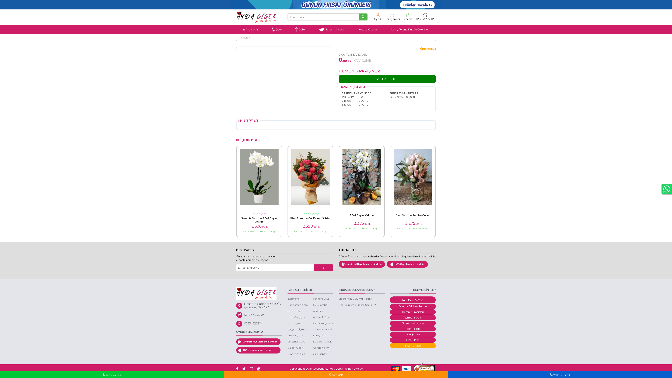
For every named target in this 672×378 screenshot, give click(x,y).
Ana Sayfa (251, 29)
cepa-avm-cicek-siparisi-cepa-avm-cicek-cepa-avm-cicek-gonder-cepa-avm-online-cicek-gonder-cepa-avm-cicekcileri (323, 329)
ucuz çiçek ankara (294, 323)
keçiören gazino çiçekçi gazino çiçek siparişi (323, 323)
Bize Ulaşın (412, 340)
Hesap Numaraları (413, 312)
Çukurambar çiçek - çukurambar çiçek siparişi (320, 305)
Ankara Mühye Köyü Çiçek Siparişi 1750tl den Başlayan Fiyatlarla (321, 317)
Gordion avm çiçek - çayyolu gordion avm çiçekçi (322, 348)
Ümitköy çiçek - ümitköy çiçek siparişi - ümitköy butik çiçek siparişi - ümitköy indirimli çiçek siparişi (298, 317)
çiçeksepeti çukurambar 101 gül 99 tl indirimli (322, 354)
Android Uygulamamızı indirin (364, 264)
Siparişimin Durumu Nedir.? (355, 298)
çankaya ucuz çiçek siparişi (321, 299)
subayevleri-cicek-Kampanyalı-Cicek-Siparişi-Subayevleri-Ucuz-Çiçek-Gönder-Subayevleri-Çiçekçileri (296, 299)
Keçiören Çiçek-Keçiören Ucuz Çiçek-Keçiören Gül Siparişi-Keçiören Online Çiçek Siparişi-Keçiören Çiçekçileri (323, 342)
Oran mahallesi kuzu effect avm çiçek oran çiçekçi (297, 354)
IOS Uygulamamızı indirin (410, 264)
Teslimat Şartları (412, 317)
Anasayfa (243, 37)
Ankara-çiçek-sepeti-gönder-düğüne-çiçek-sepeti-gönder (297, 336)
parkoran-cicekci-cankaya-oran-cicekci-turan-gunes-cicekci (323, 311)
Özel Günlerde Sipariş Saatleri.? (357, 304)
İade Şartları (413, 334)
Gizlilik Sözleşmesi (413, 323)
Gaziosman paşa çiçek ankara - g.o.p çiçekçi (298, 305)
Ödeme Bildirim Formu (413, 306)
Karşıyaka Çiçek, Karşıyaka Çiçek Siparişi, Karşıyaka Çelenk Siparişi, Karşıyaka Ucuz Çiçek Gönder (322, 336)
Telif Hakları (413, 328)
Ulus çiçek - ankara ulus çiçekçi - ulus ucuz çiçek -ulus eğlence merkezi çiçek (297, 311)
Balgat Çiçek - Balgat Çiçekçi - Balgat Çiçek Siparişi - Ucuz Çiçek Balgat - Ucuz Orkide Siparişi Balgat (297, 348)
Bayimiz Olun (413, 345)
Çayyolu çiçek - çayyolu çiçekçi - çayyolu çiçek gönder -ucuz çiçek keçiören (297, 329)
